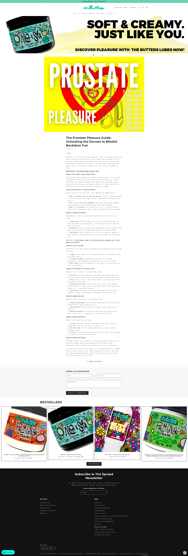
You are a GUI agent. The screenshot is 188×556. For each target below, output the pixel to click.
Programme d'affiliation (48, 510)
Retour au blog (95, 361)
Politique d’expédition (141, 553)
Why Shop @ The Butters (102, 534)
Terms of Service (100, 513)
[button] (100, 13)
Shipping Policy (100, 510)
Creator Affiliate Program (103, 518)
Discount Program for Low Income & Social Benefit (112, 516)
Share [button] (69, 153)
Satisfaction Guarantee (48, 505)
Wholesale (43, 513)
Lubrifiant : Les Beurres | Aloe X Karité (70, 454)
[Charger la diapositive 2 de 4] (91, 55)
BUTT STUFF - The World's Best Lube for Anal (82, 171)
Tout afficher (94, 464)
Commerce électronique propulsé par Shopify (72, 553)
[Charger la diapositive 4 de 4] (95, 55)
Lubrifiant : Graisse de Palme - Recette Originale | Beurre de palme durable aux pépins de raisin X (23, 455)
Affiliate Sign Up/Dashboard (104, 521)
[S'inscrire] (106, 492)
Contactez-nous (45, 502)
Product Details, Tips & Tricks (105, 532)
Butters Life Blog (101, 526)
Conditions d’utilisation (127, 553)
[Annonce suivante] (147, 1)
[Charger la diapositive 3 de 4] (93, 55)
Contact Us (98, 502)
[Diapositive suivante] (99, 55)
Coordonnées (145, 555)
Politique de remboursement (93, 553)
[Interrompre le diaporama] (103, 55)
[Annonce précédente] (40, 1)
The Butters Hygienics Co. (52, 553)
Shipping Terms (45, 508)
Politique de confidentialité (110, 553)
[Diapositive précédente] (85, 55)
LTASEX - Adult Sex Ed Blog (104, 529)
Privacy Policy (100, 505)
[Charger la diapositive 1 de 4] (89, 55)
